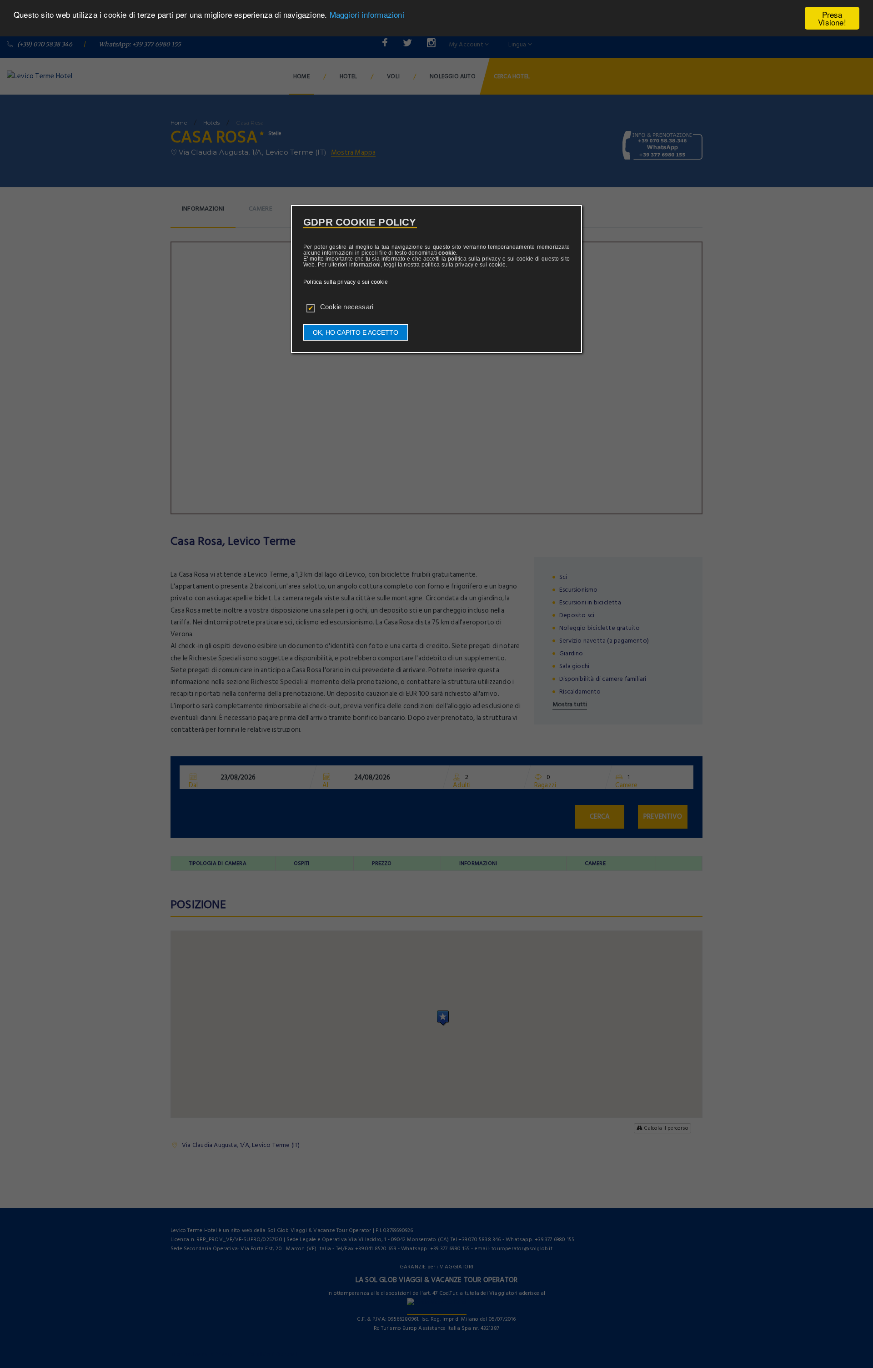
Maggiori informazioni (367, 14)
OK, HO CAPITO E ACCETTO (355, 332)
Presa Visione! (832, 18)
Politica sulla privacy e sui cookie (345, 282)
